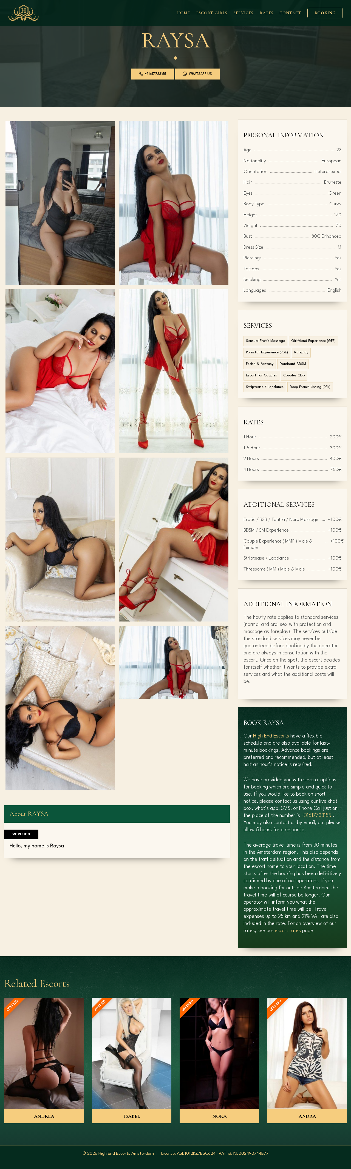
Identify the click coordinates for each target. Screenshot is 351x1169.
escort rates (288, 930)
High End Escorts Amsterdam (126, 1153)
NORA (220, 1116)
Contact (290, 12)
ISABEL (132, 1116)
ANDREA (44, 1116)
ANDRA (307, 1116)
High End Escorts (271, 736)
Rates (266, 12)
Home (183, 12)
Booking (325, 12)
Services (243, 12)
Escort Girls (211, 12)
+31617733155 (316, 815)
